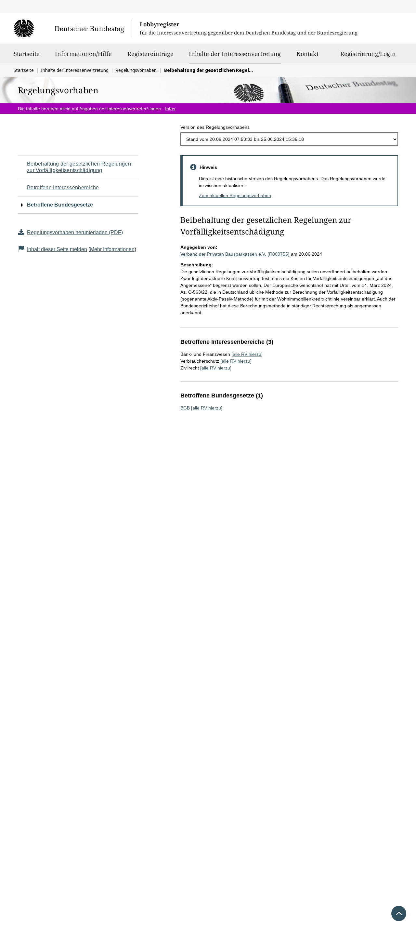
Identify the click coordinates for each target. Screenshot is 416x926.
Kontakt (307, 54)
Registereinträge (150, 54)
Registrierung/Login (368, 54)
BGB (185, 407)
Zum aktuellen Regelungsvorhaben (235, 195)
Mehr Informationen (112, 249)
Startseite (27, 54)
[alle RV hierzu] (247, 354)
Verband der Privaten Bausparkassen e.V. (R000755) (235, 254)
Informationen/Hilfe (83, 54)
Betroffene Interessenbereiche (63, 187)
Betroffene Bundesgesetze (60, 205)
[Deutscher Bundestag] (73, 28)
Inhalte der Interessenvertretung (235, 53)
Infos (170, 108)
